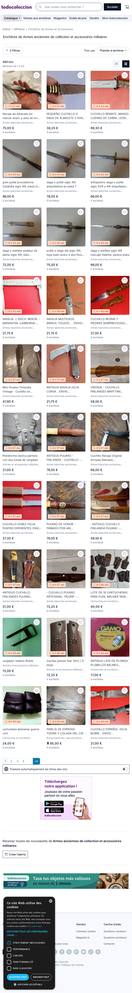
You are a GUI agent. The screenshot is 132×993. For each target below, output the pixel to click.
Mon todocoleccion (115, 18)
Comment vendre (86, 931)
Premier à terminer (112, 50)
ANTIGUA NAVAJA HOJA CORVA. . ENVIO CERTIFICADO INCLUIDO (63, 390)
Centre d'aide (112, 924)
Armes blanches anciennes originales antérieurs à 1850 (62, 122)
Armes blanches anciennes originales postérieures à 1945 (19, 122)
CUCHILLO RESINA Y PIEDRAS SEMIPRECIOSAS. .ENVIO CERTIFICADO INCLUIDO (108, 321)
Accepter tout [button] (18, 977)
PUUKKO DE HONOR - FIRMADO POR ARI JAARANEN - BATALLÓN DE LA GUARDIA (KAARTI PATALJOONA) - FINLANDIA (65, 526)
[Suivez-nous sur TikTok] (90, 951)
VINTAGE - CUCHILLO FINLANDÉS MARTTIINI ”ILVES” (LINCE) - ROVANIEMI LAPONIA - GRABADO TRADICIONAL (110, 390)
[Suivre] (37, 75)
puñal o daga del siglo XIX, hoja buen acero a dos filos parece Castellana (64, 253)
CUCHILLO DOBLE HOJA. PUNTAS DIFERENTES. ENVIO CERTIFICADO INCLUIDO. (22, 526)
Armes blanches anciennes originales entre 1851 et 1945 (19, 191)
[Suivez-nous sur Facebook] (61, 951)
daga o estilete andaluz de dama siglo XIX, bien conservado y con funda (20, 253)
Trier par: (90, 50)
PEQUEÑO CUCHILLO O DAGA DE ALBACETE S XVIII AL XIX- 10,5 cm (65, 116)
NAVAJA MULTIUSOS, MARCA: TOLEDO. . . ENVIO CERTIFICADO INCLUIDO (64, 321)
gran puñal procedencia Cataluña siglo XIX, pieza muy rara (22, 184)
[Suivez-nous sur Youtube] (83, 951)
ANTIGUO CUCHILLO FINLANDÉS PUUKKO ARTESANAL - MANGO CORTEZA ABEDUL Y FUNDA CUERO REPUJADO (21, 595)
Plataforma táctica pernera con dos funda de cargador (20, 458)
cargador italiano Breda (18, 661)
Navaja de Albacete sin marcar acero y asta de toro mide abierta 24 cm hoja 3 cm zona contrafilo (21, 116)
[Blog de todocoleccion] (98, 951)
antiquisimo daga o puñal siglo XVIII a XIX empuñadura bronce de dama (109, 184)
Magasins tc (83, 937)
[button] (29, 933)
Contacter (109, 943)
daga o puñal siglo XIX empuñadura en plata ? (61, 184)
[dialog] (29, 943)
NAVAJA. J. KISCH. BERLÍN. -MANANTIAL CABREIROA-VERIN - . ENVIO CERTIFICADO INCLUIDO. (21, 321)
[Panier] (127, 7)
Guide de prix (78, 18)
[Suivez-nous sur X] (69, 951)
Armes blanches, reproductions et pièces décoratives (65, 738)
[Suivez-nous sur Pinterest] (76, 951)
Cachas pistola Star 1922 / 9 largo (65, 663)
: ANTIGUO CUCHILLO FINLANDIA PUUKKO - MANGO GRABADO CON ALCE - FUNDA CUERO (106, 526)
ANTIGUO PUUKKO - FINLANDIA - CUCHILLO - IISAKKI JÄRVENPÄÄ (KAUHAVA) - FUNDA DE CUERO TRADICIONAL (63, 458)
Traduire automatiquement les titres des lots (38, 769)
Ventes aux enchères (37, 18)
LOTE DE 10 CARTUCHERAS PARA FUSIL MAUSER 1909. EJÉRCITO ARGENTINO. (109, 595)
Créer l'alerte (17, 854)
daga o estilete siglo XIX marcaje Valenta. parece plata (110, 252)
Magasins (60, 18)
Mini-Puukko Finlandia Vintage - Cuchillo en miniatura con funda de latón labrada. (21, 390)
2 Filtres (15, 50)
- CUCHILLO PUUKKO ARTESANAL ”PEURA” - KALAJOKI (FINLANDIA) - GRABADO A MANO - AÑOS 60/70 (65, 595)
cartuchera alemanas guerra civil (21, 731)
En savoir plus (35, 926)
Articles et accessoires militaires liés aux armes (20, 464)
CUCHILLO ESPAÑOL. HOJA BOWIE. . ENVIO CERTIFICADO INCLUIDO (109, 731)
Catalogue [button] (11, 18)
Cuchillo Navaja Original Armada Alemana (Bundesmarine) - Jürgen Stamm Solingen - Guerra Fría (110, 458)
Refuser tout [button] (41, 977)
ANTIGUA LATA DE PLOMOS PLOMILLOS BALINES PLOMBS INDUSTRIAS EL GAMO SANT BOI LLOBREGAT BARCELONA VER (110, 663)
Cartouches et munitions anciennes (104, 601)
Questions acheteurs (115, 937)
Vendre (94, 18)
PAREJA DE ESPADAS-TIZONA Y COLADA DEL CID (65, 731)
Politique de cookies (72, 964)
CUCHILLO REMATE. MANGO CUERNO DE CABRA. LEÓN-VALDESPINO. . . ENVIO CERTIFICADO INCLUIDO (110, 116)
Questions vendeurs (115, 931)
